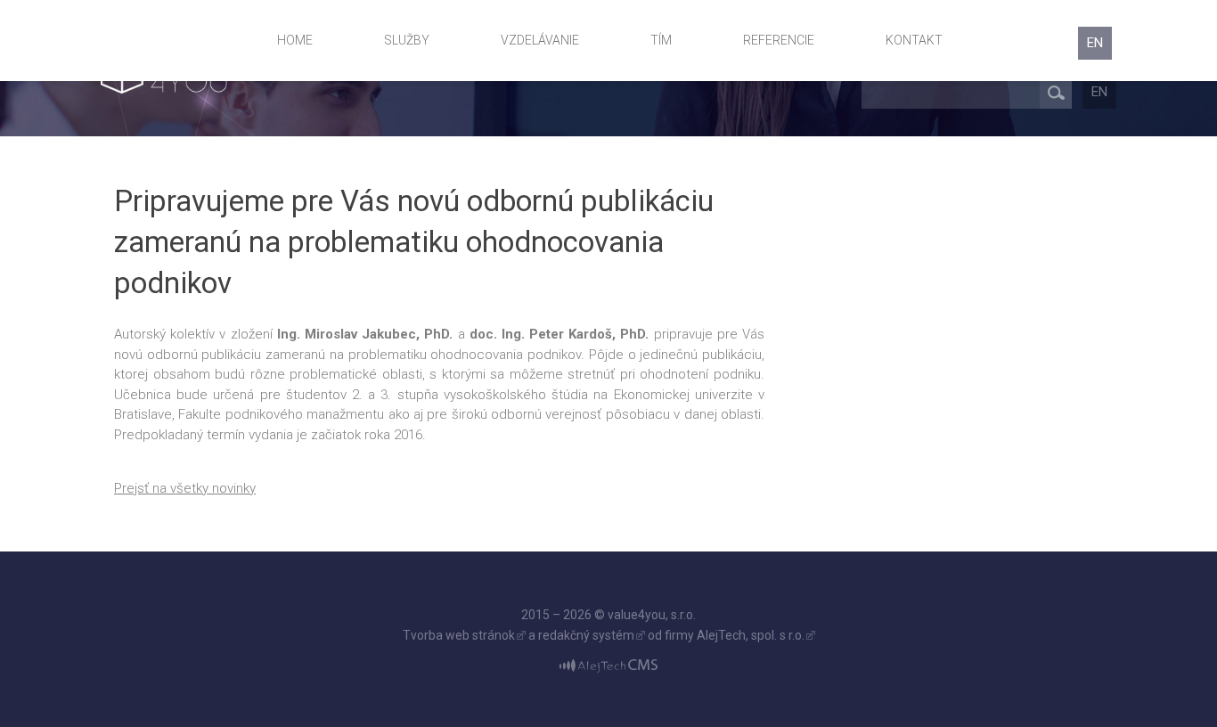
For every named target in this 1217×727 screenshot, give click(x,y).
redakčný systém (586, 635)
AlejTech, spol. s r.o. (751, 635)
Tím (661, 40)
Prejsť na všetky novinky (185, 488)
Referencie (778, 40)
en (1095, 43)
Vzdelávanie (540, 40)
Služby (406, 40)
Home (295, 40)
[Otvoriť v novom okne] (608, 665)
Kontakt (914, 40)
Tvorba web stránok (459, 635)
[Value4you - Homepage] (177, 40)
